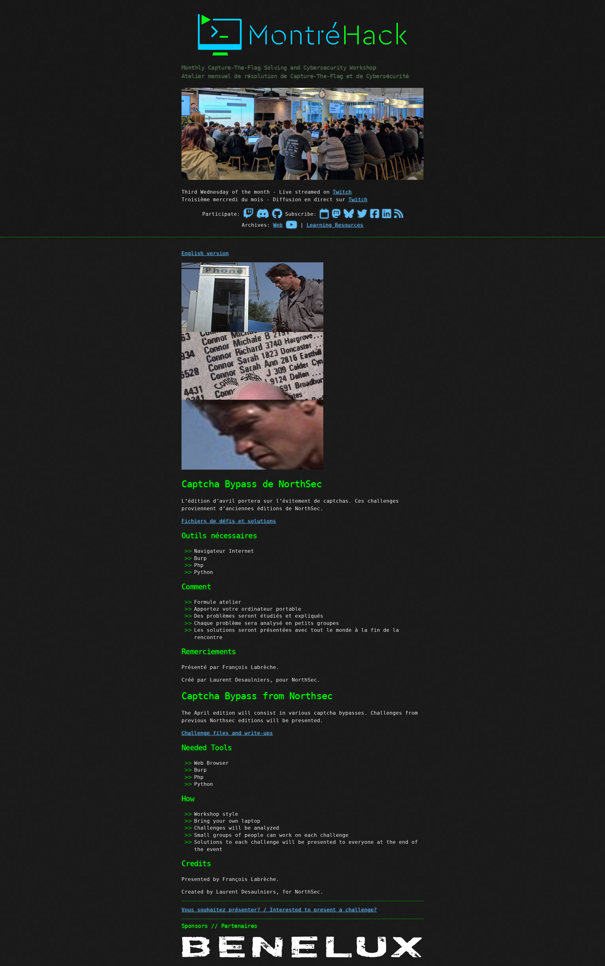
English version (205, 253)
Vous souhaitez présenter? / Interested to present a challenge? (279, 910)
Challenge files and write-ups (227, 733)
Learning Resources (335, 225)
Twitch (342, 192)
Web (278, 225)
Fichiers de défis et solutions (229, 521)
